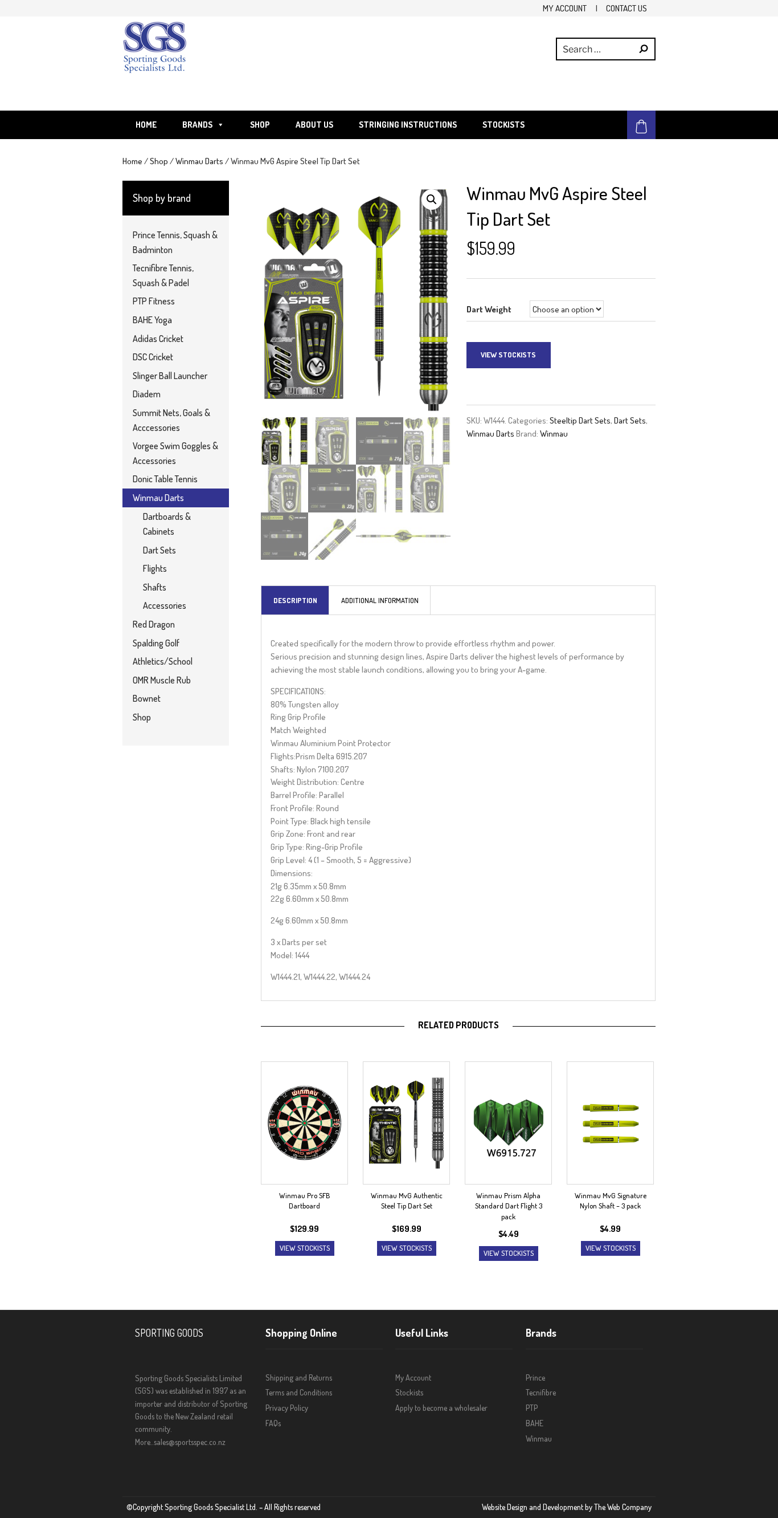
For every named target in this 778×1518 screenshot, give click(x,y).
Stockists (503, 124)
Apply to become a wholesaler (441, 1408)
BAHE (534, 1423)
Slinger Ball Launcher (170, 375)
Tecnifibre (541, 1392)
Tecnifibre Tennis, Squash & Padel (163, 275)
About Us (314, 124)
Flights (155, 568)
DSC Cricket (153, 357)
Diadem (147, 394)
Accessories (164, 605)
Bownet (147, 698)
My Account (565, 8)
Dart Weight (488, 309)
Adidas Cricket (158, 338)
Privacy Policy (286, 1408)
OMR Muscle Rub (162, 680)
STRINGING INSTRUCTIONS (408, 124)
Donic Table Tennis (165, 479)
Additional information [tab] (380, 600)
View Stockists (508, 354)
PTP (532, 1408)
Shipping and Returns (298, 1377)
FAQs (273, 1423)
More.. (144, 1442)
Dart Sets (630, 420)
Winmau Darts (199, 160)
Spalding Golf (156, 643)
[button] (431, 199)
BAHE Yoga (152, 319)
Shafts (154, 587)
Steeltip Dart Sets (580, 420)
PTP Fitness (154, 301)
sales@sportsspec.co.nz (190, 1442)
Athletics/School (163, 661)
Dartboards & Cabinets (167, 524)
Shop (260, 124)
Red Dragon (154, 624)
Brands (197, 124)
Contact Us (626, 8)
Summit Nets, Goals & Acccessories (171, 420)
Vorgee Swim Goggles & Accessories (175, 453)
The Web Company (623, 1507)
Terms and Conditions (298, 1392)
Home (146, 124)
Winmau (554, 433)
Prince (535, 1377)
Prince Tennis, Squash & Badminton (175, 242)
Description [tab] (295, 600)
